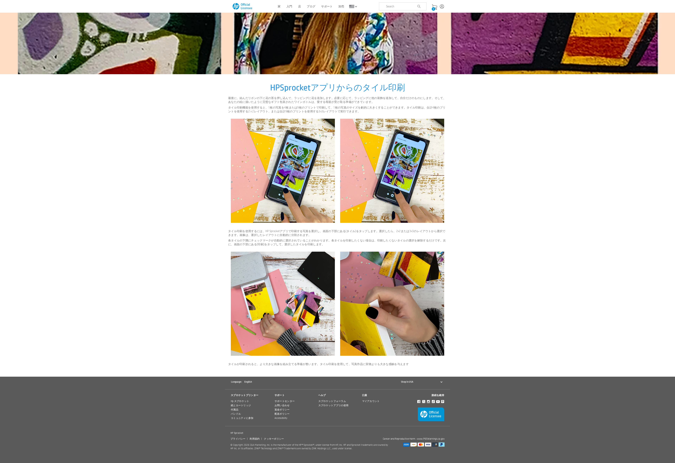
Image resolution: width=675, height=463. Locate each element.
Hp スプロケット (240, 401)
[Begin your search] (419, 6)
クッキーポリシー (274, 438)
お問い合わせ (282, 405)
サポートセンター (285, 401)
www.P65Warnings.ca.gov (431, 438)
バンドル (236, 413)
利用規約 (255, 438)
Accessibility (281, 418)
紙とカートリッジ (241, 405)
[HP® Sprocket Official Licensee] (242, 6)
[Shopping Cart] (434, 7)
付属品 (234, 409)
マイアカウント (371, 401)
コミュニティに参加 (242, 418)
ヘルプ (322, 395)
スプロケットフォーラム (332, 401)
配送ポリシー (282, 413)
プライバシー (238, 438)
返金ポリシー (282, 409)
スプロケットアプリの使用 (333, 405)
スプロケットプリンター (244, 395)
